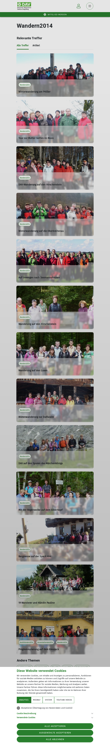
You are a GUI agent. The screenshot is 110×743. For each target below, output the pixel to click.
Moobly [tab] (36, 700)
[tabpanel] (55, 712)
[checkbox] (55, 708)
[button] (55, 713)
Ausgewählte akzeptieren (55, 733)
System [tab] (48, 700)
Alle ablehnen (55, 739)
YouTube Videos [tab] (64, 700)
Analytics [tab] (23, 700)
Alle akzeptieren (55, 726)
